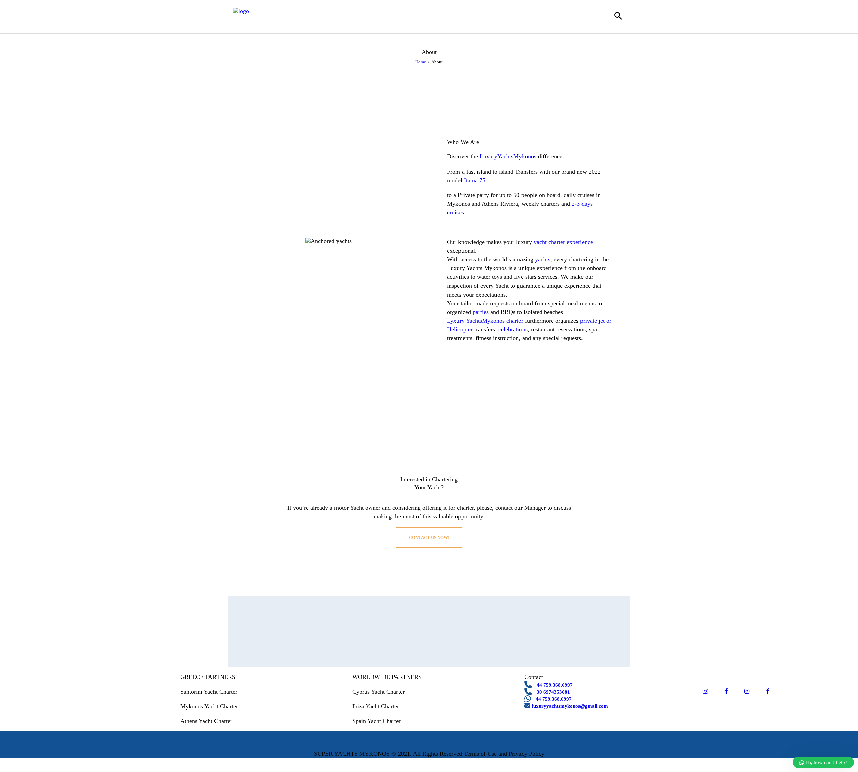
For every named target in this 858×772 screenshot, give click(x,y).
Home (420, 61)
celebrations (513, 329)
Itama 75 (474, 180)
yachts (542, 259)
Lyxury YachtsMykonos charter (485, 320)
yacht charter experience (563, 242)
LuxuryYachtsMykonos (508, 156)
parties (481, 312)
